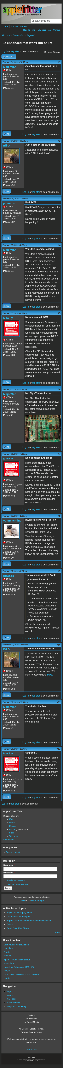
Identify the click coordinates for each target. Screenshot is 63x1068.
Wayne (7, 970)
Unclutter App (37, 900)
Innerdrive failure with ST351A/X (19, 967)
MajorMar (9, 66)
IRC (11, 819)
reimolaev (8, 948)
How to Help (31, 1049)
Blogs (8, 991)
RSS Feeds (11, 999)
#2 (59, 141)
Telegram (13, 836)
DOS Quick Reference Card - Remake (21, 975)
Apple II (30, 35)
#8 (59, 516)
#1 (59, 62)
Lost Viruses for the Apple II (19, 916)
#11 (59, 702)
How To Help (29, 30)
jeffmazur (9, 203)
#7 (59, 454)
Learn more (8, 839)
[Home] (22, 15)
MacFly (8, 317)
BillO (6, 145)
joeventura (9, 963)
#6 (59, 389)
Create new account (16, 880)
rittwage (8, 575)
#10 (59, 644)
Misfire (12, 829)
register (15, 51)
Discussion (18, 35)
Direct (22, 900)
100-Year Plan (44, 30)
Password (9, 872)
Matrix (12, 822)
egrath (7, 978)
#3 (59, 198)
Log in (4, 51)
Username (9, 865)
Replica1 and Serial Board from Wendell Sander (29, 920)
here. (50, 674)
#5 (59, 313)
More (57, 932)
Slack (11, 833)
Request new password (17, 884)
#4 (59, 245)
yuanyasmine (12, 520)
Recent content (13, 852)
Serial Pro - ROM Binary (18, 928)
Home (5, 26)
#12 (59, 749)
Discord (12, 826)
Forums (14, 26)
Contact (56, 30)
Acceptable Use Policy (16, 1006)
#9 (59, 571)
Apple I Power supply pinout (19, 912)
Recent (23, 26)
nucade (7, 955)
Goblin (10, 924)
